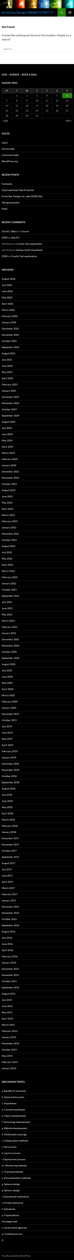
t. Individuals (8, 1209)
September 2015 (10, 987)
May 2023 (7, 502)
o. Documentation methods (16, 1177)
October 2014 (9, 1049)
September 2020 (10, 658)
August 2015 (8, 993)
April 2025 (7, 378)
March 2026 (8, 309)
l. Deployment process (13, 1159)
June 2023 (7, 496)
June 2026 (7, 291)
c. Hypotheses (9, 1103)
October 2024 (9, 409)
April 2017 (7, 881)
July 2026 (7, 285)
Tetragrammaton (11, 202)
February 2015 (10, 1030)
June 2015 (7, 1006)
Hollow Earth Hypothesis (29, 249)
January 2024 (9, 465)
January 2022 (9, 583)
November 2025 (10, 334)
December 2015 (10, 968)
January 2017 (9, 900)
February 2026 (10, 316)
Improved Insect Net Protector (18, 190)
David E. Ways (9, 231)
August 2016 (8, 931)
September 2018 (10, 782)
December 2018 (10, 763)
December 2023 (10, 471)
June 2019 (7, 732)
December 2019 (10, 713)
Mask (4, 208)
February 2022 (10, 577)
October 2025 (9, 340)
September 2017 (10, 856)
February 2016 (10, 956)
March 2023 (8, 515)
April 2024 (7, 446)
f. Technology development (16, 1121)
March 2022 (8, 570)
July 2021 (7, 602)
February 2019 (10, 751)
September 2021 (10, 595)
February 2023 (10, 521)
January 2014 (9, 1068)
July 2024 (7, 428)
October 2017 (9, 850)
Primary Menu (70, 12)
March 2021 (8, 620)
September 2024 (10, 415)
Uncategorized (9, 1221)
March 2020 (8, 695)
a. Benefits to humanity (14, 1090)
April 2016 (7, 950)
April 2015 (7, 1018)
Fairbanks (7, 183)
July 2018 (7, 794)
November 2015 (10, 975)
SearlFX (15, 237)
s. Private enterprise (12, 1202)
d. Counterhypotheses (13, 1109)
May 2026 (7, 297)
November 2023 (10, 477)
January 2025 (9, 390)
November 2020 (10, 645)
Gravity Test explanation (29, 243)
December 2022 (10, 533)
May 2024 (7, 440)
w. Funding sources (12, 1233)
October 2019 (9, 720)
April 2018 (7, 813)
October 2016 (9, 919)
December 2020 (10, 639)
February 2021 (10, 626)
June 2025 (7, 365)
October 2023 (9, 483)
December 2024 (10, 396)
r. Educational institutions (15, 1196)
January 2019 (9, 757)
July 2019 (7, 726)
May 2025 (7, 372)
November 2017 (10, 844)
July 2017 (7, 869)
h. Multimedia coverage (14, 1134)
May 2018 (7, 807)
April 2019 (7, 745)
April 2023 (7, 508)
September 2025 (10, 347)
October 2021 (9, 589)
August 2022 (8, 546)
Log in (5, 142)
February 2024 (10, 459)
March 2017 (8, 888)
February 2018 (10, 825)
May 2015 (7, 1012)
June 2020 (7, 676)
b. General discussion (13, 1097)
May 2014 (7, 1055)
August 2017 (8, 863)
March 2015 (8, 1024)
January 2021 (9, 633)
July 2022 (7, 552)
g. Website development (14, 1128)
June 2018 (7, 800)
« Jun (5, 120)
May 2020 (7, 682)
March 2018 (8, 819)
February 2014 (10, 1062)
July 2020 (7, 670)
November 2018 (10, 769)
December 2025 (10, 328)
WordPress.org (10, 161)
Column (24, 231)
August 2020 (8, 664)
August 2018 (8, 788)
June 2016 (7, 943)
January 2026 (9, 322)
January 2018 (9, 832)
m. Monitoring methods (14, 1165)
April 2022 (7, 564)
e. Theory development (14, 1115)
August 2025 (8, 353)
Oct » (68, 120)
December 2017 (10, 838)
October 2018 (9, 776)
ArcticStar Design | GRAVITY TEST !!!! (28, 12)
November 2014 (10, 1043)
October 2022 (9, 539)
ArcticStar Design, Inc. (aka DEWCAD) (22, 196)
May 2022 (7, 558)
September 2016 (10, 925)
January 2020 (9, 707)
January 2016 (9, 962)
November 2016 (10, 912)
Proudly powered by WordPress (16, 1255)
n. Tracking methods (12, 1171)
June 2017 (7, 875)
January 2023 (9, 527)
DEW (4, 237)
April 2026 (7, 303)
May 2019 (7, 738)
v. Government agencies (14, 1227)
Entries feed (8, 148)
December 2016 (10, 906)
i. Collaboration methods (15, 1140)
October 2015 (9, 981)
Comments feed (10, 155)
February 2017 (10, 894)
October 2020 (9, 651)
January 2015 (9, 1037)
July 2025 (7, 359)
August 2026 (8, 278)
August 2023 (8, 490)
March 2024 (8, 452)
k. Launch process (11, 1153)
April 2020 (7, 689)
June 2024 (7, 434)
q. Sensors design (11, 1190)
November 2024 (10, 403)
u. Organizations (10, 1215)
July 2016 (7, 937)
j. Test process (9, 1146)
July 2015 (7, 999)
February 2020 (10, 701)
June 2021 (7, 608)
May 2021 (7, 614)
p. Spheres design (11, 1184)
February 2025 (10, 384)
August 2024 (8, 421)
